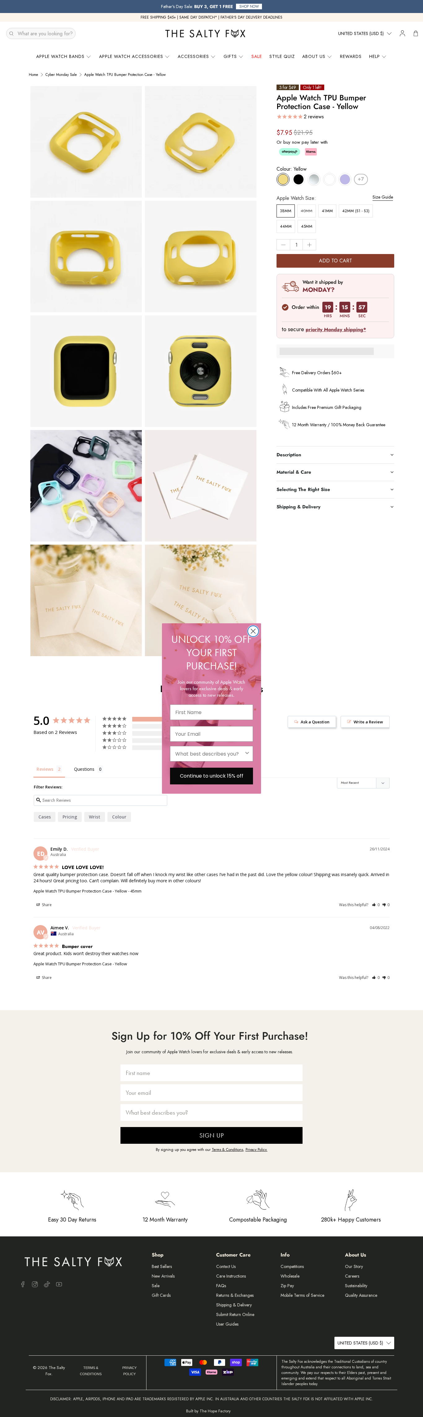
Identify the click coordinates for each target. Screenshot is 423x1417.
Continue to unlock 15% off (211, 775)
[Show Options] (247, 753)
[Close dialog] (253, 631)
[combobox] (209, 753)
